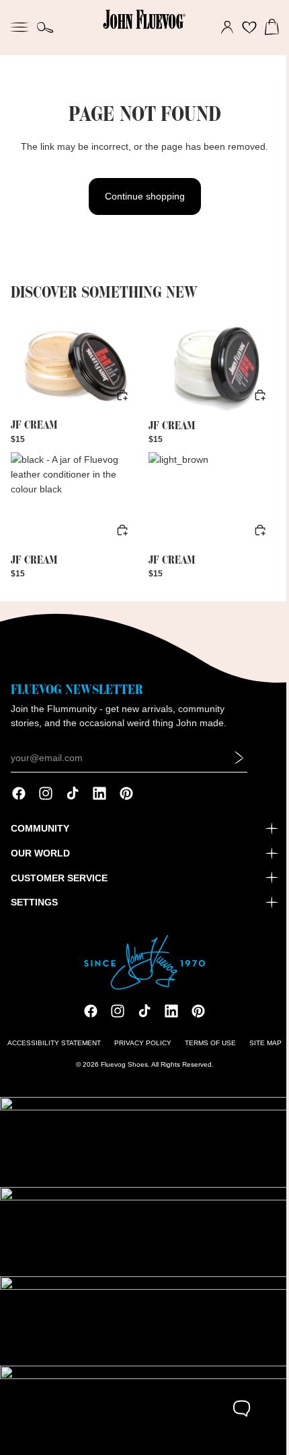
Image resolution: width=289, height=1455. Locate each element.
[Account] (220, 27)
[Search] (45, 27)
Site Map (262, 1051)
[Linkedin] (99, 801)
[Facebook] (19, 801)
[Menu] (19, 25)
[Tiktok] (73, 801)
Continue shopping (141, 196)
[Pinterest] (126, 801)
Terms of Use (207, 1051)
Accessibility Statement (50, 1051)
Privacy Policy (139, 1051)
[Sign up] (239, 766)
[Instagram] (46, 801)
